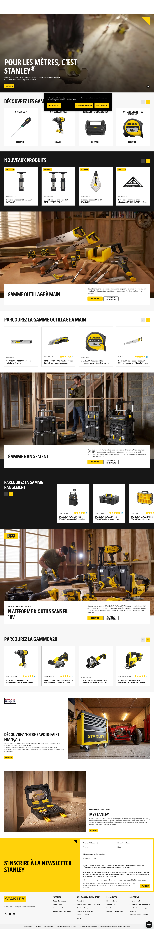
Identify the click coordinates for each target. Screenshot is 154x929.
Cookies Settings (54, 105)
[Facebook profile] (10, 913)
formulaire (86, 887)
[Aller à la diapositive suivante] (148, 102)
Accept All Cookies (101, 105)
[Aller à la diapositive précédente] (143, 102)
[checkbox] (84, 866)
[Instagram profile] (6, 913)
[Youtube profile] (14, 913)
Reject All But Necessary (84, 105)
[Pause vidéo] (148, 86)
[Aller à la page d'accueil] (15, 899)
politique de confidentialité (123, 883)
